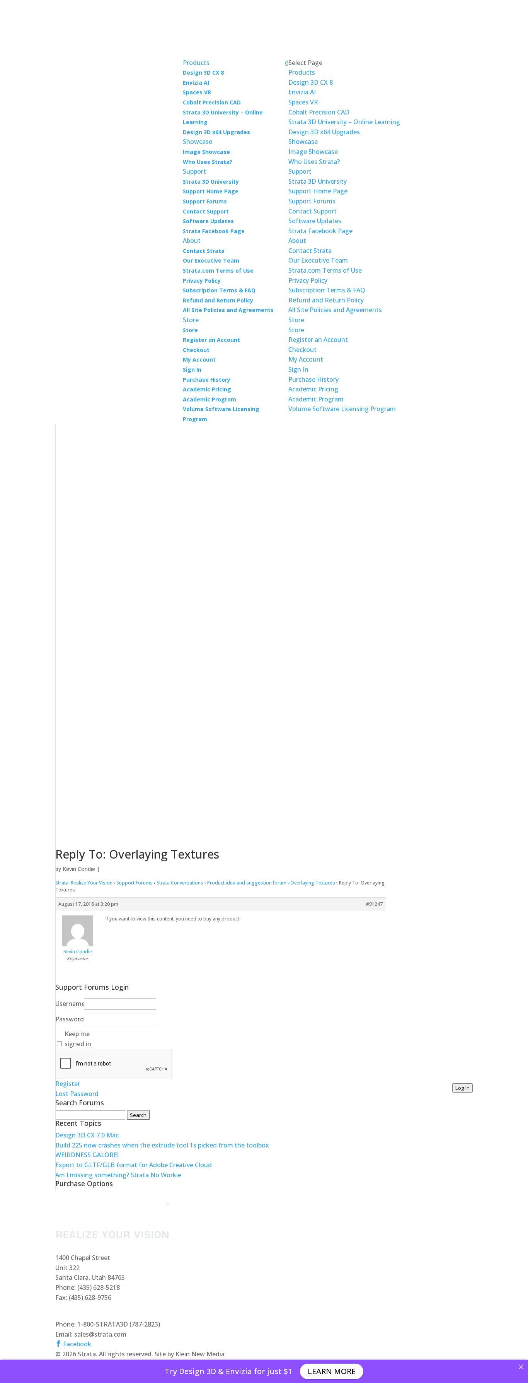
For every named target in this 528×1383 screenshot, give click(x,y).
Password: (68, 1019)
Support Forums (205, 201)
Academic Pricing (207, 389)
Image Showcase (206, 151)
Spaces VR (197, 92)
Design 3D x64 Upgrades (216, 132)
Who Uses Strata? (207, 162)
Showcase (303, 141)
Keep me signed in (78, 1039)
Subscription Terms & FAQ (219, 290)
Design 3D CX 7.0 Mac (87, 1135)
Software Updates (208, 221)
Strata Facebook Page (214, 231)
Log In (462, 1087)
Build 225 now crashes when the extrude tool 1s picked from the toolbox (162, 1145)
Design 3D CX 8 (203, 72)
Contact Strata (204, 250)
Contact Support (206, 211)
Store (190, 330)
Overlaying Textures (312, 882)
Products (301, 72)
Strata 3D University (211, 181)
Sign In (192, 369)
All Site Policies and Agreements (228, 310)
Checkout (196, 349)
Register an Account (211, 339)
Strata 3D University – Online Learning (344, 122)
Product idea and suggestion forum (246, 882)
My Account (199, 359)
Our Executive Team (211, 260)
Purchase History (206, 379)
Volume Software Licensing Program (342, 409)
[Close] (521, 1367)
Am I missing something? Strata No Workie (118, 1175)
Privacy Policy (202, 280)
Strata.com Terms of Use (218, 270)
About (297, 240)
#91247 (374, 904)
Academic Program (209, 399)
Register (67, 1083)
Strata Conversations (180, 882)
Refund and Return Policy (218, 300)
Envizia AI (196, 82)
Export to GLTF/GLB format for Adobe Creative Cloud (133, 1165)
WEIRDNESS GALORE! (87, 1155)
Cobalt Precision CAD (212, 102)
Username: (68, 1003)
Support (300, 171)
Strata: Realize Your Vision (83, 882)
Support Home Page (210, 191)
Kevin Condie (79, 868)
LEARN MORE (332, 1371)
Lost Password (77, 1093)
